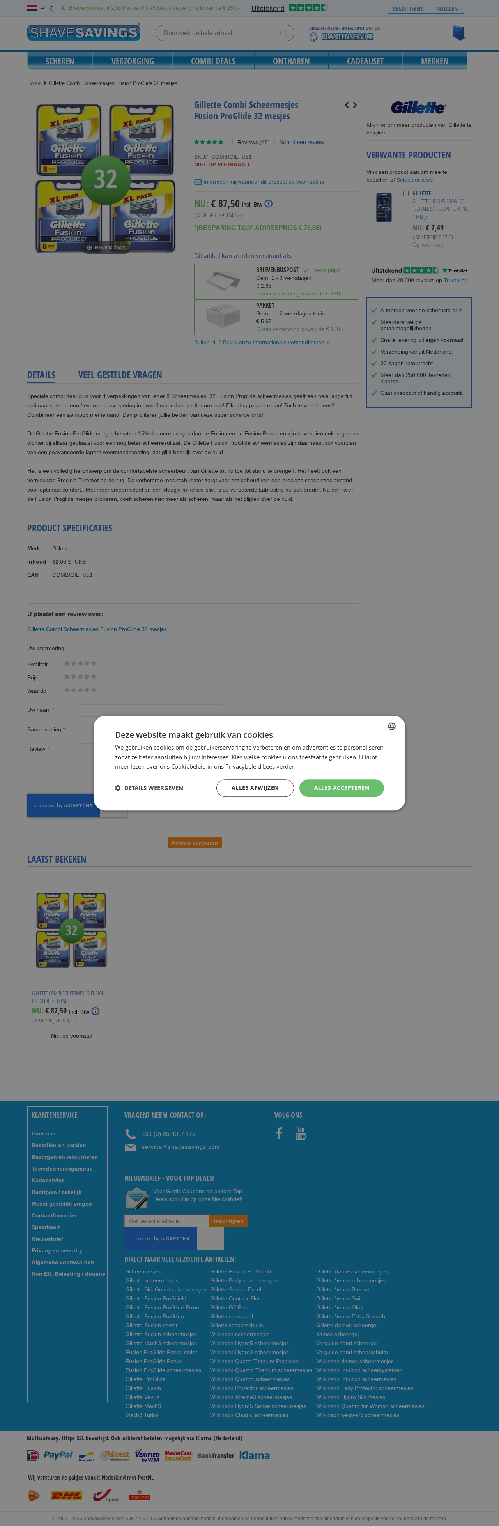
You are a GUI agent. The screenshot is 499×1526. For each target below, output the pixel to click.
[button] (149, 788)
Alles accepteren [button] (341, 787)
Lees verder (278, 767)
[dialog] (249, 763)
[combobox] (392, 726)
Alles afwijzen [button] (255, 787)
